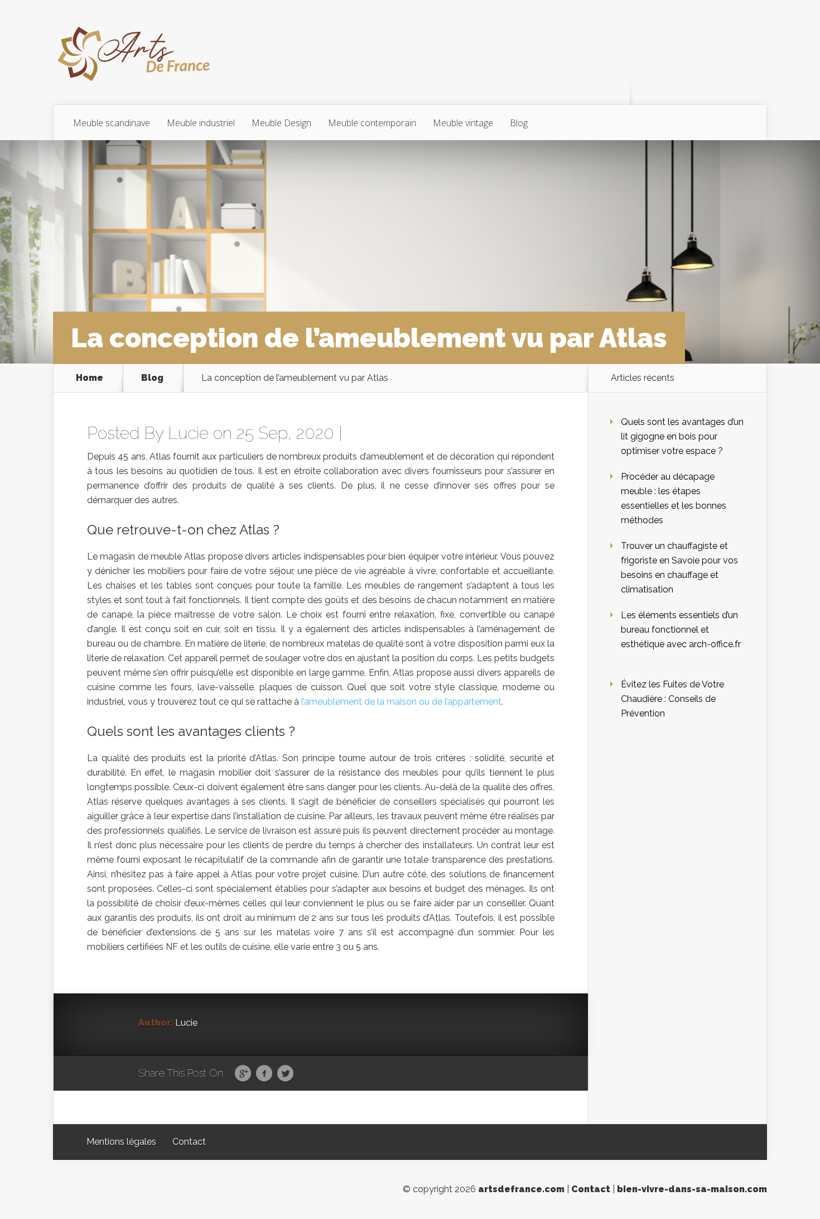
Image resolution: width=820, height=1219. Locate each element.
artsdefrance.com (521, 1189)
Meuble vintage (463, 123)
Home (89, 378)
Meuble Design (281, 123)
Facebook (264, 1074)
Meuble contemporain (372, 123)
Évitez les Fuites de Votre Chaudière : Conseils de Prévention (672, 699)
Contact (189, 1141)
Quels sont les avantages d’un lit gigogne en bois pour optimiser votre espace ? (682, 436)
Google (243, 1074)
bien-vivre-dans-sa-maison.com (692, 1189)
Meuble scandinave (111, 123)
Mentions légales (121, 1141)
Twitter (285, 1074)
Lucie (188, 433)
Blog (519, 123)
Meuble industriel (201, 123)
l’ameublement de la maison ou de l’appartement (401, 701)
